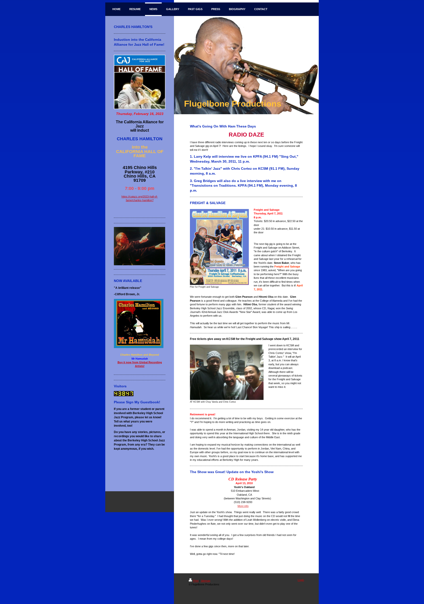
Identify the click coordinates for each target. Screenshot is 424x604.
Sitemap (205, 580)
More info (243, 506)
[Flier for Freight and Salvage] (219, 247)
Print (196, 580)
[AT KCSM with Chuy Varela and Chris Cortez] (227, 372)
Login (301, 579)
